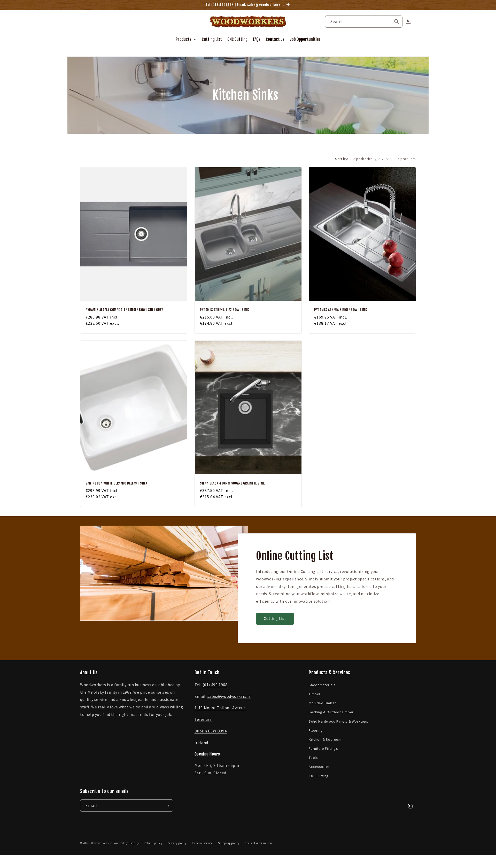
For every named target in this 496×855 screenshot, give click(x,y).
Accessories (319, 766)
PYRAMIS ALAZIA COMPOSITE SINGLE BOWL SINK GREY (124, 310)
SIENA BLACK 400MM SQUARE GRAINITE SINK (232, 483)
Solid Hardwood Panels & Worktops (338, 721)
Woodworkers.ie (101, 843)
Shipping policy (229, 843)
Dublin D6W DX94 (211, 730)
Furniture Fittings (323, 748)
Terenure (203, 719)
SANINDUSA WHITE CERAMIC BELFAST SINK (116, 483)
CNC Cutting (319, 775)
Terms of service (202, 843)
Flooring (316, 730)
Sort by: (341, 158)
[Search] (396, 21)
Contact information (258, 843)
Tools (313, 757)
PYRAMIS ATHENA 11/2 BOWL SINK (224, 310)
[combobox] (363, 21)
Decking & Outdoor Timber (331, 712)
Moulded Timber (322, 703)
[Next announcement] (414, 5)
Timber (315, 694)
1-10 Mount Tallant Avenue (220, 707)
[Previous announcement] (82, 5)
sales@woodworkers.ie (229, 696)
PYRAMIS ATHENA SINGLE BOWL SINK (340, 310)
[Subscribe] (167, 806)
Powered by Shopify (126, 843)
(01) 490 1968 (215, 684)
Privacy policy (177, 843)
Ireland (201, 742)
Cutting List (275, 618)
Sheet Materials (322, 684)
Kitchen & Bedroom (325, 739)
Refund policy (153, 843)
